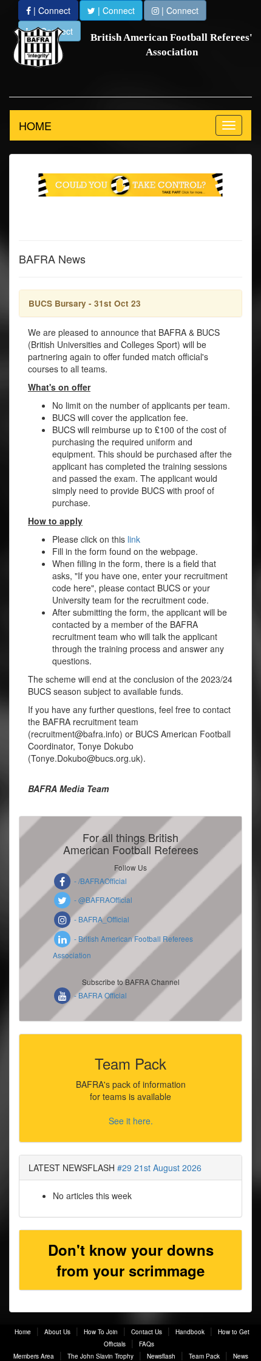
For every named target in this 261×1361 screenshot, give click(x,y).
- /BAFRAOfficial (99, 880)
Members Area (33, 1356)
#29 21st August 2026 (159, 1167)
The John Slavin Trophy (100, 1356)
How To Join (101, 1332)
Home (23, 1332)
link (133, 539)
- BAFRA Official (99, 995)
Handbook (190, 1332)
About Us (57, 1332)
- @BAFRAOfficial (102, 899)
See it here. (131, 1121)
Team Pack (204, 1356)
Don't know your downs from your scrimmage (131, 1260)
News (240, 1356)
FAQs (146, 1344)
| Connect (50, 10)
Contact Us (146, 1332)
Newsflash (161, 1356)
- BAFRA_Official (100, 919)
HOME (35, 125)
